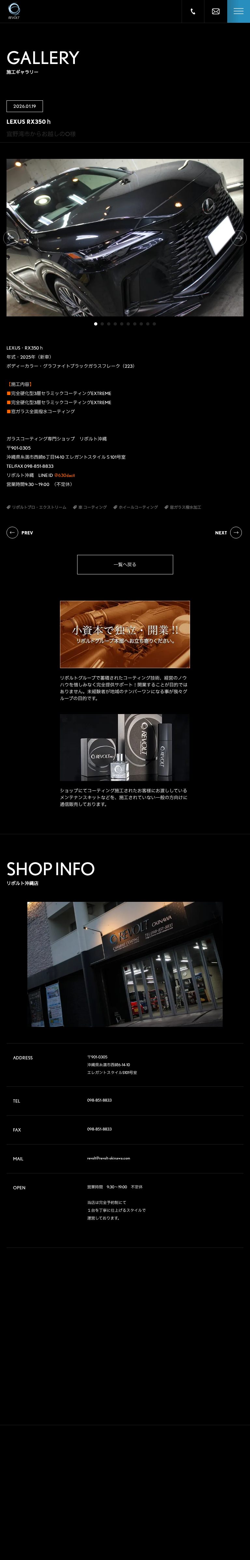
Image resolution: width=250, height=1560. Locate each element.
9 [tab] (147, 324)
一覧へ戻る (125, 564)
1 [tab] (95, 324)
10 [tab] (154, 324)
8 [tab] (141, 324)
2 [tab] (102, 324)
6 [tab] (128, 324)
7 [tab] (134, 324)
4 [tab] (115, 324)
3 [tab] (108, 324)
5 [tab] (121, 324)
